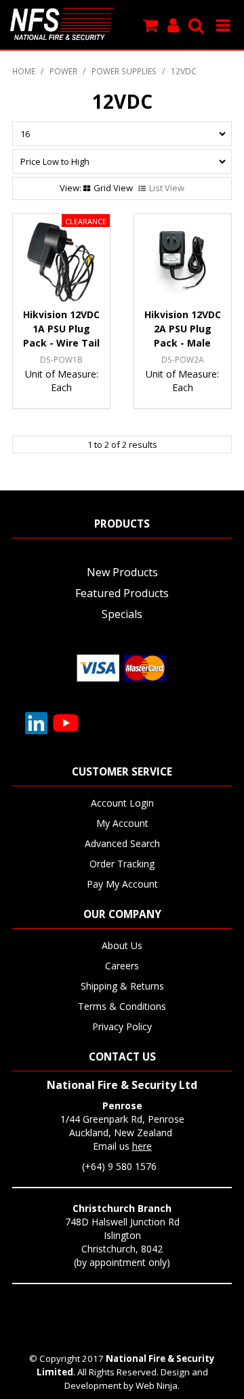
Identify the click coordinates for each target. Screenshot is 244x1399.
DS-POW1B (61, 359)
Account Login (122, 802)
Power (63, 71)
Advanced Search (122, 843)
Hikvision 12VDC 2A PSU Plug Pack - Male (182, 328)
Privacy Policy (122, 1026)
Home (23, 71)
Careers (122, 965)
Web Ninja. (158, 1385)
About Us (122, 945)
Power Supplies (124, 71)
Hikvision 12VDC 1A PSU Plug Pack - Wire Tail (61, 328)
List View (166, 188)
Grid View (113, 188)
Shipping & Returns (122, 986)
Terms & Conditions (122, 1006)
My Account (122, 823)
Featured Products (122, 593)
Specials (122, 614)
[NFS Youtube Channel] (66, 721)
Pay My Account (122, 883)
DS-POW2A (182, 359)
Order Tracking (122, 863)
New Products (122, 572)
